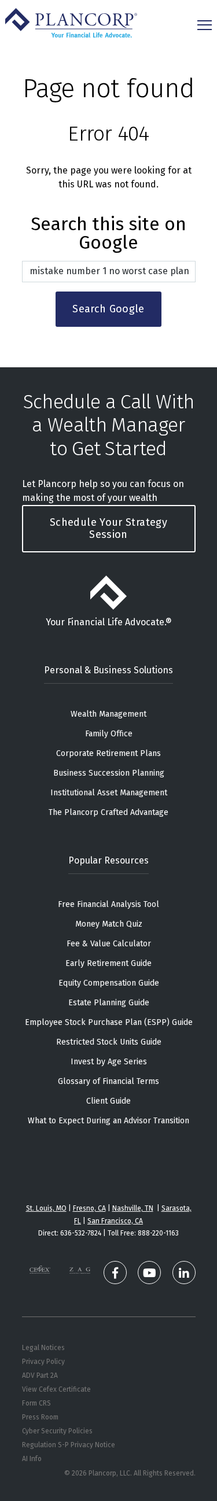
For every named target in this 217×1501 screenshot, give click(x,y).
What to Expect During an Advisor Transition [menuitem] (108, 1121)
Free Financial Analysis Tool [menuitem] (108, 904)
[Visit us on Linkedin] (184, 1272)
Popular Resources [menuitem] (108, 860)
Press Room (40, 1417)
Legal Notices (43, 1348)
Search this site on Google (108, 234)
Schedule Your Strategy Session (108, 528)
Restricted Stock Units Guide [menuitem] (108, 1042)
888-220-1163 (158, 1233)
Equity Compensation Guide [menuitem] (108, 983)
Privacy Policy (43, 1362)
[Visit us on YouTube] (149, 1272)
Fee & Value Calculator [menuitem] (109, 944)
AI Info (32, 1459)
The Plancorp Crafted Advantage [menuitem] (108, 812)
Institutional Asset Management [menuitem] (108, 793)
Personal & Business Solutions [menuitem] (108, 670)
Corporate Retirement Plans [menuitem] (108, 753)
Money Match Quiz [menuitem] (108, 924)
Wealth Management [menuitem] (108, 714)
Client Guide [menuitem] (108, 1101)
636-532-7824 (80, 1233)
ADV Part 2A (40, 1375)
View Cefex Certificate (56, 1389)
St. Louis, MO (46, 1208)
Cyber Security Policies (57, 1431)
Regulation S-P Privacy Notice (68, 1445)
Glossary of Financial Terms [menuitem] (108, 1081)
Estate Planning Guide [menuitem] (108, 1003)
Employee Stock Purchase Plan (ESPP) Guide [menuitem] (109, 1022)
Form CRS (36, 1403)
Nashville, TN (132, 1208)
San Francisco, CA (115, 1221)
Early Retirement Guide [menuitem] (108, 963)
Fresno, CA (89, 1208)
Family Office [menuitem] (109, 734)
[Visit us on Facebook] (115, 1272)
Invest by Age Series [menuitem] (109, 1062)
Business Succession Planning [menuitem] (108, 773)
